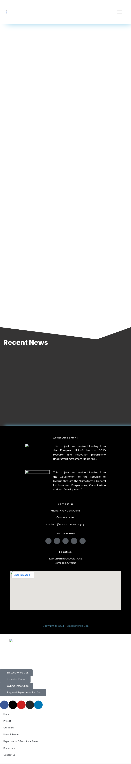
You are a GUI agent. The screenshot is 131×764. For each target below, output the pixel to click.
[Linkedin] (82, 541)
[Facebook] (48, 541)
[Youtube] (65, 541)
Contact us (9, 754)
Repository (9, 748)
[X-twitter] (57, 541)
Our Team (8, 727)
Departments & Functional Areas (20, 741)
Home (6, 714)
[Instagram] (74, 541)
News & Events (11, 734)
